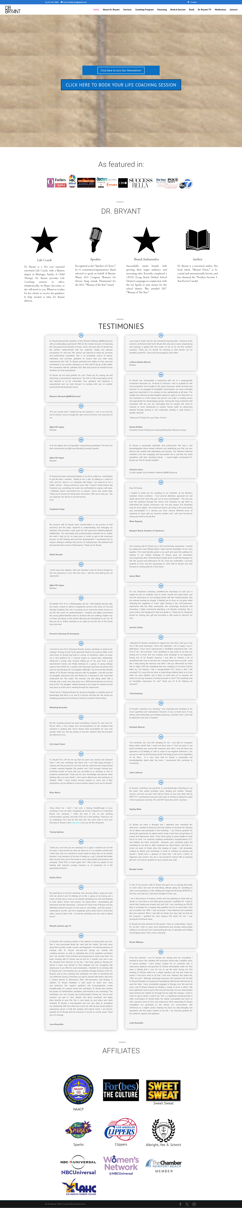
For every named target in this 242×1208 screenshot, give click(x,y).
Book (191, 10)
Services (127, 10)
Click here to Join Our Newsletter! (121, 70)
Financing (162, 10)
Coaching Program (144, 10)
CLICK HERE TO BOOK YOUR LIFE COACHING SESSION (121, 85)
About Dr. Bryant (111, 10)
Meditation (220, 10)
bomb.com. (75, 822)
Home (96, 10)
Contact (234, 10)
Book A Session (178, 10)
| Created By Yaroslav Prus (73, 1204)
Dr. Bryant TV (204, 10)
